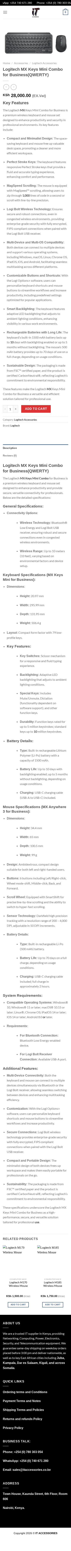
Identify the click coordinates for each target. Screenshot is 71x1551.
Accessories (21, 63)
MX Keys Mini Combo (34, 478)
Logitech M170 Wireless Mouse (18, 1284)
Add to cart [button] (18, 1304)
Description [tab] (10, 448)
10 (12, 342)
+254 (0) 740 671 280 (34, 1460)
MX (22, 110)
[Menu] (5, 12)
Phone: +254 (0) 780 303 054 (50, 2)
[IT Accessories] (35, 12)
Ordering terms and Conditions (25, 1392)
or (44, 1017)
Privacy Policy (13, 1427)
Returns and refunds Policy (22, 1419)
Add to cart (36, 408)
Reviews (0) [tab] (10, 455)
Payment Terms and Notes (22, 1401)
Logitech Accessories (44, 63)
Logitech (15, 425)
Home (6, 63)
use (37, 1222)
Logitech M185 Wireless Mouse (52, 1284)
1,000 (26, 195)
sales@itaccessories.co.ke (31, 1469)
